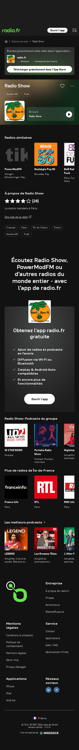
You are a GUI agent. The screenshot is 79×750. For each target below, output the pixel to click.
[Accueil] (6, 41)
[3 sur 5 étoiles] (18, 201)
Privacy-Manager (16, 667)
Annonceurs (53, 605)
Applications (53, 638)
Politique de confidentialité (14, 644)
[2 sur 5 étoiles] (12, 201)
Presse (50, 598)
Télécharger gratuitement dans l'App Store (39, 69)
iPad (8, 693)
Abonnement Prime (57, 652)
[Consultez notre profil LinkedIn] (48, 690)
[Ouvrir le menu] (74, 30)
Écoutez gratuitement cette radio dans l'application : (39, 51)
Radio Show (35, 116)
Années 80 (12, 94)
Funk (26, 94)
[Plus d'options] (72, 86)
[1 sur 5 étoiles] (7, 201)
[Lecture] (69, 114)
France (57, 228)
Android (10, 700)
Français (11, 228)
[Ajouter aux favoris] (62, 86)
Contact (50, 631)
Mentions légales (16, 653)
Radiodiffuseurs (55, 612)
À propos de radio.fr (57, 591)
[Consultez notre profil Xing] (56, 690)
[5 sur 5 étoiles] (28, 201)
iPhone (10, 686)
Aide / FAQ (52, 645)
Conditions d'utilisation (19, 635)
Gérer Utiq (12, 660)
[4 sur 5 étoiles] (23, 201)
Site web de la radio (16, 217)
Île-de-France (40, 228)
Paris (24, 228)
